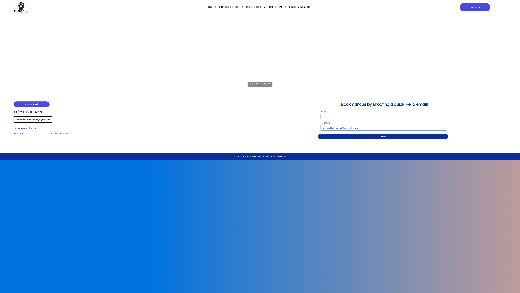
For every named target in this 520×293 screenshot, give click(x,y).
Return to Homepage (260, 83)
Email (323, 111)
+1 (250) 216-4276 (28, 111)
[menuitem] (210, 7)
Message (325, 122)
